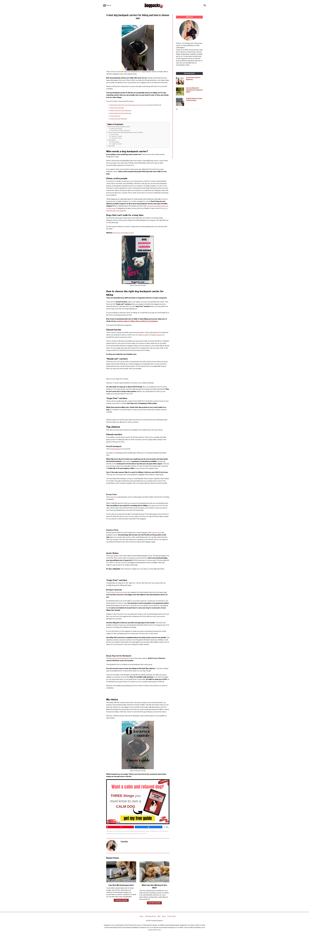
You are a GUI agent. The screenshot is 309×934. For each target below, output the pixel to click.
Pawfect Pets (156, 532)
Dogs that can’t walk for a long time (120, 130)
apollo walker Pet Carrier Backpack (120, 113)
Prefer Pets (113, 497)
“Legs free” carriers (116, 138)
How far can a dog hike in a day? (123, 233)
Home (141, 916)
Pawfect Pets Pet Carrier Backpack (120, 110)
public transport (157, 335)
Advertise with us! (150, 916)
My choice (111, 146)
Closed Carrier (115, 134)
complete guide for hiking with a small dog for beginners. (137, 321)
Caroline (124, 841)
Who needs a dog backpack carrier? (119, 126)
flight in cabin (143, 335)
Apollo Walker (114, 555)
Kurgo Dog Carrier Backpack (118, 118)
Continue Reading (121, 900)
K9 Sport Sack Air (114, 116)
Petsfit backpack (115, 449)
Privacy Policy (171, 916)
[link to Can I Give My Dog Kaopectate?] (121, 871)
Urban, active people (116, 128)
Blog (158, 916)
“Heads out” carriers (116, 136)
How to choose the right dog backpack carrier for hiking (125, 132)
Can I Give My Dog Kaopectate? (121, 885)
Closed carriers (115, 142)
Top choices (112, 140)
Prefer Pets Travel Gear (116, 108)
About (164, 916)
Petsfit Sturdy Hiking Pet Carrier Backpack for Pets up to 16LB (128, 105)
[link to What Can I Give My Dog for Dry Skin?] (154, 871)
